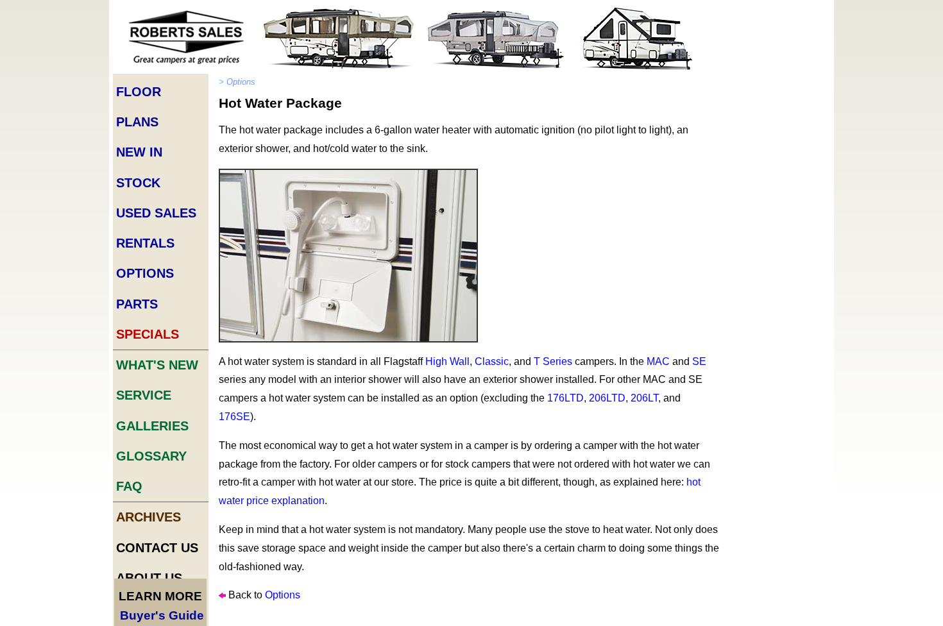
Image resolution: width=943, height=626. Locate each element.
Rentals (145, 243)
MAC (658, 361)
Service (143, 395)
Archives (148, 517)
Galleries (152, 426)
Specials (147, 334)
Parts (137, 304)
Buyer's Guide (162, 615)
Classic (492, 361)
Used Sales (156, 213)
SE (699, 361)
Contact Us (157, 548)
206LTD (607, 398)
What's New (157, 365)
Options (145, 273)
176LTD (565, 398)
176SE (234, 416)
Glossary (151, 456)
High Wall (447, 361)
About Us (149, 578)
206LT (644, 398)
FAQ (129, 486)
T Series (553, 361)
